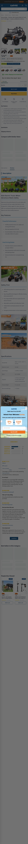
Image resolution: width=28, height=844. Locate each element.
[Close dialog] (26, 408)
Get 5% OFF (14, 432)
